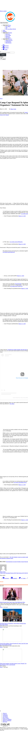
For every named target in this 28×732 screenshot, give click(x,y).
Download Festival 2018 (10, 573)
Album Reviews (8, 40)
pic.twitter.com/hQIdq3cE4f (9, 252)
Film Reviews (8, 42)
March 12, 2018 (22, 216)
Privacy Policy (6, 718)
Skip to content (3, 11)
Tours (4, 30)
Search (3, 54)
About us (5, 713)
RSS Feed (5, 721)
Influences (7, 36)
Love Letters (8, 35)
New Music (7, 26)
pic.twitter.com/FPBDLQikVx (20, 482)
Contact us (5, 714)
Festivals (4, 31)
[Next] (3, 586)
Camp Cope (2, 573)
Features (10, 32)
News (9, 25)
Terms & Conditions (7, 719)
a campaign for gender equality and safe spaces (17, 349)
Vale (6, 27)
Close (2, 56)
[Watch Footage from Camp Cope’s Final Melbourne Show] (12, 600)
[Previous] (1, 586)
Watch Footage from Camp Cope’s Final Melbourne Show (12, 602)
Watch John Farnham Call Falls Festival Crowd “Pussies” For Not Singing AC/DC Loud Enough (13, 664)
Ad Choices (5, 716)
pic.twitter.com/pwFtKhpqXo (16, 241)
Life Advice (8, 37)
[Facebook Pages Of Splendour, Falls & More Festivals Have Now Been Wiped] (12, 621)
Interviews (7, 34)
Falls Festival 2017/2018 (21, 573)
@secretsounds (18, 283)
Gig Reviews (8, 41)
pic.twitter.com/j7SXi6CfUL (16, 286)
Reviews (10, 39)
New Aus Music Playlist (10, 29)
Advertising (5, 715)
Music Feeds (13, 109)
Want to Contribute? (7, 720)
